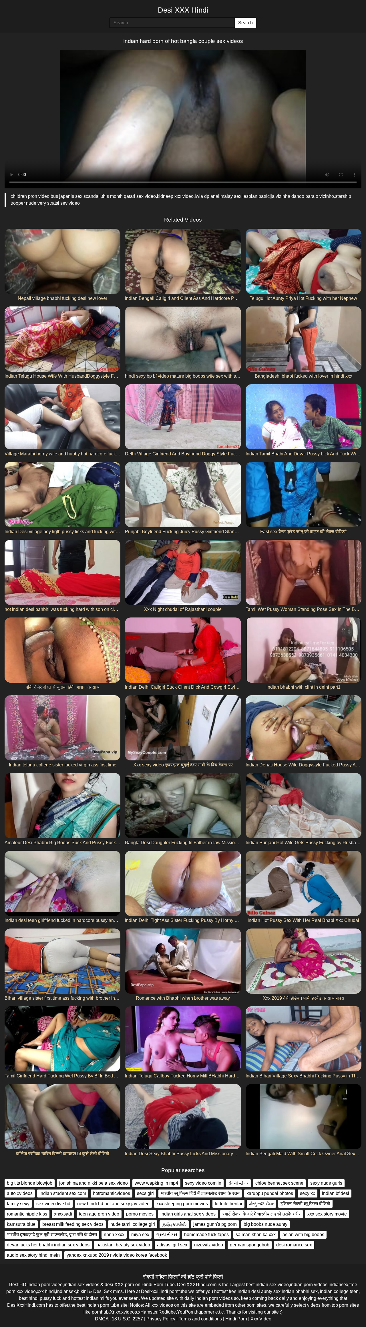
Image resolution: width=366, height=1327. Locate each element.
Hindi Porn (236, 1318)
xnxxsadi (63, 1214)
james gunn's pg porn (215, 1224)
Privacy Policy (160, 1318)
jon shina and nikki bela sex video (93, 1183)
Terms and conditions (200, 1318)
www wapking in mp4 (156, 1183)
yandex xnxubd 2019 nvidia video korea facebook (117, 1255)
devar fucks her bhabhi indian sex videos (48, 1244)
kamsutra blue (21, 1224)
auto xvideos (20, 1193)
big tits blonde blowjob (29, 1183)
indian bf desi (335, 1193)
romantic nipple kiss (27, 1214)
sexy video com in (203, 1183)
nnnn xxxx (114, 1234)
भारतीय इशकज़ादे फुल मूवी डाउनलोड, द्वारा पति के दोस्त (52, 1234)
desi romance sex (294, 1244)
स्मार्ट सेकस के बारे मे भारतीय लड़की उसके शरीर (261, 1214)
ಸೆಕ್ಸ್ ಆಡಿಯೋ (261, 1203)
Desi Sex (102, 1291)
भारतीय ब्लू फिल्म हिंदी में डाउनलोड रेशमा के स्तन (200, 1193)
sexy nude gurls (326, 1183)
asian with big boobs (303, 1234)
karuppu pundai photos (269, 1193)
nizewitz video (208, 1244)
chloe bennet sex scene (279, 1183)
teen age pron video (99, 1214)
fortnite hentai (228, 1203)
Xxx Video (260, 1318)
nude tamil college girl (132, 1224)
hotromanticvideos (111, 1193)
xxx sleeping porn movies (182, 1203)
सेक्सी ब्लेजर (238, 1183)
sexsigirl (145, 1193)
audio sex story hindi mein (33, 1255)
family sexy (18, 1203)
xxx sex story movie (327, 1214)
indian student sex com (62, 1193)
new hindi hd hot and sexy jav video (113, 1203)
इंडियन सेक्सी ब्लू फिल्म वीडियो (305, 1203)
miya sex (140, 1234)
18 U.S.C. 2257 (127, 1318)
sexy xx (307, 1193)
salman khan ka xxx (256, 1234)
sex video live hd (53, 1203)
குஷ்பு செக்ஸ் (174, 1224)
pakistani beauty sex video (123, 1244)
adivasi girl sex (172, 1244)
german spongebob (249, 1244)
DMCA (101, 1318)
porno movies (140, 1214)
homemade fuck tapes (206, 1234)
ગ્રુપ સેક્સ (166, 1234)
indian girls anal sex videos (188, 1214)
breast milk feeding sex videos (73, 1224)
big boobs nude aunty (265, 1224)
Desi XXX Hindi (183, 10)
